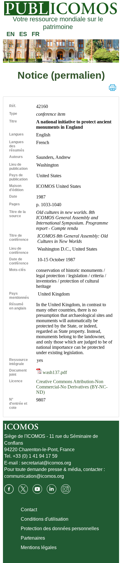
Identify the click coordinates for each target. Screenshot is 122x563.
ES (23, 34)
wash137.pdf (54, 372)
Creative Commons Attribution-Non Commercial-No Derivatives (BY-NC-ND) (71, 387)
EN (11, 34)
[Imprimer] (112, 87)
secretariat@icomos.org (46, 462)
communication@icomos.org (34, 476)
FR (35, 34)
